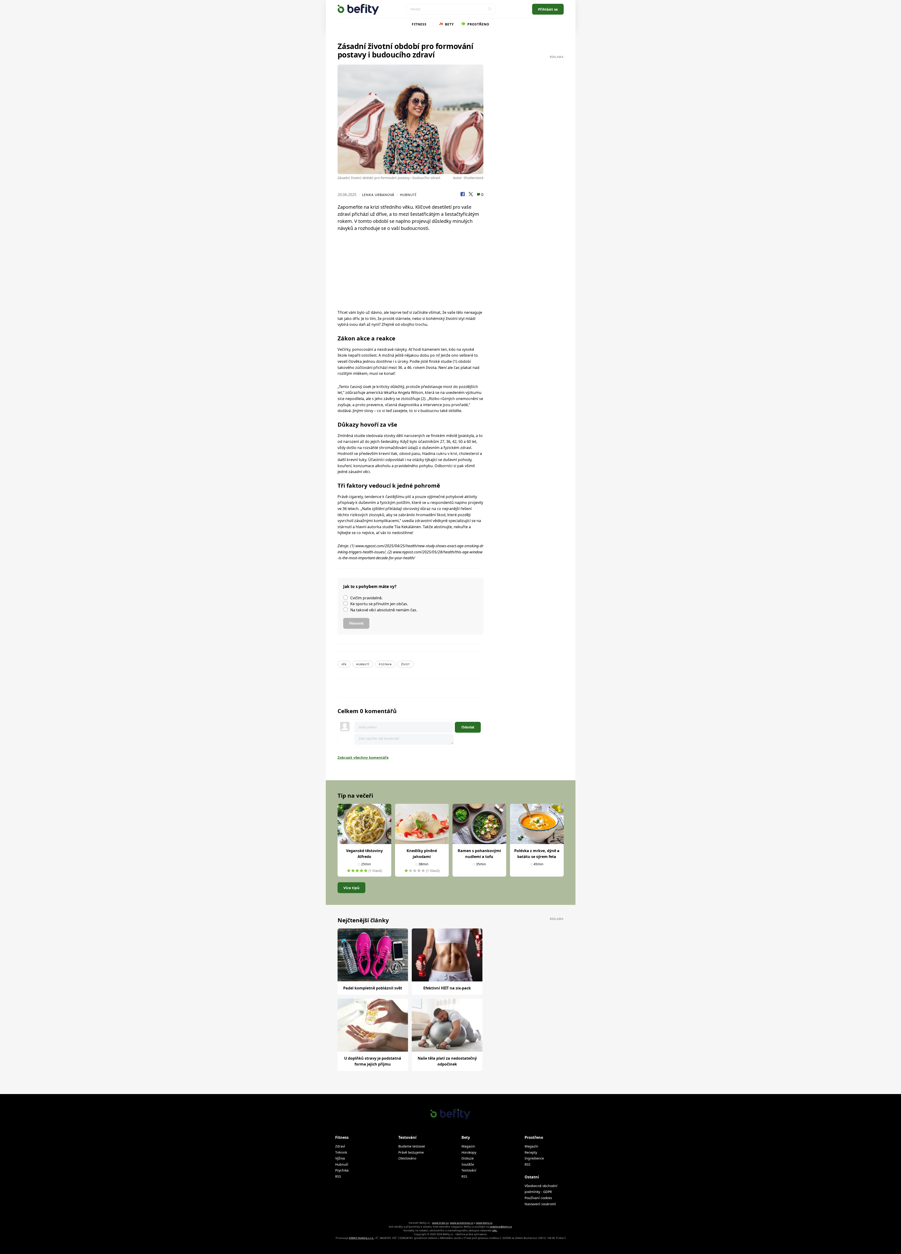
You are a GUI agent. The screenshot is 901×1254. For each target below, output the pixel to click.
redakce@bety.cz (500, 1226)
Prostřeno (477, 24)
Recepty (531, 1152)
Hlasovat (356, 623)
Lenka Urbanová (378, 194)
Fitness (419, 24)
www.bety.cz (484, 1223)
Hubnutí (408, 194)
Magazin (468, 1146)
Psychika (342, 1170)
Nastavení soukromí (540, 1204)
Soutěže (467, 1164)
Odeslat (467, 727)
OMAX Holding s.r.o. (361, 1238)
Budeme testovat (411, 1146)
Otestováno (407, 1158)
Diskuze (467, 1158)
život (405, 664)
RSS (338, 1176)
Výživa (340, 1158)
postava (385, 664)
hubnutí (362, 664)
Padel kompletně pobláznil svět (372, 988)
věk (344, 664)
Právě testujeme (411, 1152)
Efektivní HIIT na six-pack (447, 988)
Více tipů (351, 887)
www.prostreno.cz (461, 1223)
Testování (468, 1170)
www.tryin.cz (440, 1223)
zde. (494, 1230)
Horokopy (468, 1152)
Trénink (341, 1152)
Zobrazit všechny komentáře (363, 757)
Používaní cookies (538, 1198)
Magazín (531, 1146)
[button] (490, 9)
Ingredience (534, 1158)
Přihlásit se (548, 9)
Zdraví (340, 1146)
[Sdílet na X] (471, 195)
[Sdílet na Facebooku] (463, 195)
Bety (449, 24)
